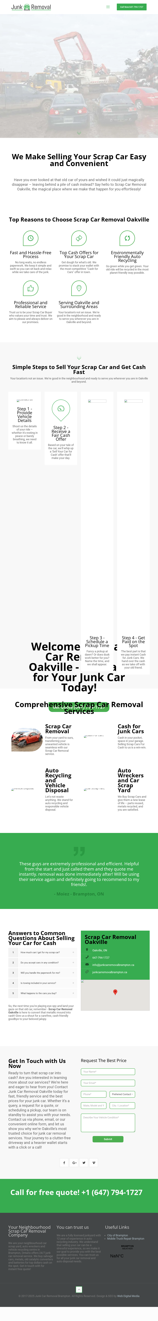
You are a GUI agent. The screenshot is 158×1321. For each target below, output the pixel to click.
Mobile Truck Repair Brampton (125, 1238)
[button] (42, 952)
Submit (108, 1139)
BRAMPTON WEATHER (127, 1253)
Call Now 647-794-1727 (131, 7)
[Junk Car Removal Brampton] (31, 7)
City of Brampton (117, 1235)
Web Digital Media (128, 1296)
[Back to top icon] (79, 1289)
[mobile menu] (108, 7)
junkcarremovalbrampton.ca (109, 972)
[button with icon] (64, 1162)
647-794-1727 (100, 957)
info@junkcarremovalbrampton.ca (113, 965)
